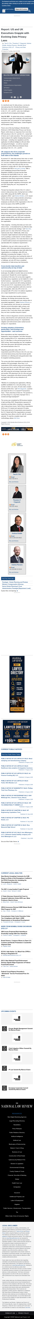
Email (12, 477)
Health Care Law (17, 1183)
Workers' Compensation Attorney (13, 584)
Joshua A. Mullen (7, 935)
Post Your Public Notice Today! (11, 754)
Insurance (17, 1192)
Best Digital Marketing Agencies (17, 1117)
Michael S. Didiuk (16, 891)
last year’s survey (20, 168)
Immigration (17, 1187)
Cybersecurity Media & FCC (17, 1159)
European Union (8, 92)
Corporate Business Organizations (12, 85)
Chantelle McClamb (8, 922)
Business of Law (17, 1152)
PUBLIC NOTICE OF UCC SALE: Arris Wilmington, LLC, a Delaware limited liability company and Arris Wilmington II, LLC (17, 834)
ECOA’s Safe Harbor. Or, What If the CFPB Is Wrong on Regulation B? (15, 952)
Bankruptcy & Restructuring (17, 1144)
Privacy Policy (23, 1313)
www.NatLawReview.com (13, 1238)
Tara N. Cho (8, 43)
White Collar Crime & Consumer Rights (17, 1216)
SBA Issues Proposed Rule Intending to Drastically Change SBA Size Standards (14, 932)
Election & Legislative (17, 1163)
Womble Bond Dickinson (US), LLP (12, 955)
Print (12, 97)
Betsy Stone (6, 902)
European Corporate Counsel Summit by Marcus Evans (18, 1088)
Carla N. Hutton (17, 884)
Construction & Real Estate (17, 1156)
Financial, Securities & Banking (17, 1175)
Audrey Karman (14, 966)
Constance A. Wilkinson (17, 911)
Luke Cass (6, 966)
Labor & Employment (17, 1200)
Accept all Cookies (8, 9)
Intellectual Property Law (17, 1196)
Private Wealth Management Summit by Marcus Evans (21, 1029)
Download (18, 97)
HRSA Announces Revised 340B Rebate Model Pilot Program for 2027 (16, 908)
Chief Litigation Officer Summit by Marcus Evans (20, 1049)
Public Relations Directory (17, 1132)
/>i (21, 97)
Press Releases (17, 1128)
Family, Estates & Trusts (17, 1171)
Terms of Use (19, 1231)
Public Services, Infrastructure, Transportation (17, 1208)
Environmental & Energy (17, 1167)
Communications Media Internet (12, 78)
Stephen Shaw (7, 946)
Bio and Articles (13, 482)
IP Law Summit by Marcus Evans (20, 1069)
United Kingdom (8, 90)
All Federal (6, 87)
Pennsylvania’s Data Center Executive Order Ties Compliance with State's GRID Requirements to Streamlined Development (15, 918)
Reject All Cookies (21, 9)
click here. (28, 1307)
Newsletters (17, 1124)
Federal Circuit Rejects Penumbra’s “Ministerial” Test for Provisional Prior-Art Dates (15, 973)
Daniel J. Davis (7, 891)
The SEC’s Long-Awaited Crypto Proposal (15, 889)
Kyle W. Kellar (6, 977)
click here (17, 418)
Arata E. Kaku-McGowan (16, 902)
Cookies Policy (6, 5)
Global (5, 83)
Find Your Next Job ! (8, 578)
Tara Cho (28, 229)
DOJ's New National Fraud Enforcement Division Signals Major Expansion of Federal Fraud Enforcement (15, 962)
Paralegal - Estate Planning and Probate (15, 582)
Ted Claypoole (22, 388)
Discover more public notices (9, 841)
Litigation (17, 1204)
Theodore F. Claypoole (19, 43)
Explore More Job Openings (8, 591)
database (4, 1236)
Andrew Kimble (19, 196)
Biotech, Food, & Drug (17, 1148)
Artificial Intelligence (17, 1136)
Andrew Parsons (12, 45)
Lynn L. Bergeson (7, 884)
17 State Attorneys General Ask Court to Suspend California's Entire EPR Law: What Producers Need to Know (15, 898)
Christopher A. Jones (19, 922)
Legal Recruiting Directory (17, 1121)
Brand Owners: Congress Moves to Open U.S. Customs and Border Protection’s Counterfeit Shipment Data (16, 942)
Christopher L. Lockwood (19, 935)
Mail (15, 97)
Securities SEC (8, 80)
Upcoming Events (8, 1011)
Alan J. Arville (6, 911)
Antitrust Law (17, 1140)
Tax (17, 1212)
